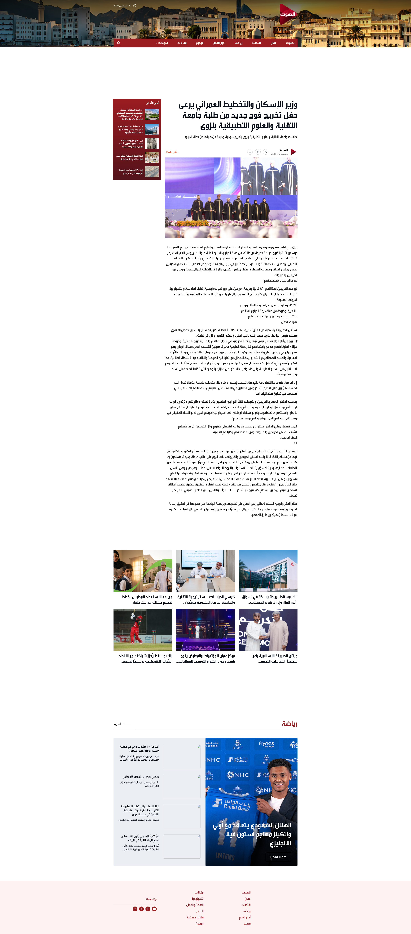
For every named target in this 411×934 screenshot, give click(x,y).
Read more (278, 857)
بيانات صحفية (195, 917)
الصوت (290, 43)
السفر (200, 911)
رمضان (200, 923)
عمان (273, 43)
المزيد (117, 724)
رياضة (238, 43)
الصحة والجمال (195, 905)
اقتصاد (256, 43)
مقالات (182, 43)
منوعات (163, 43)
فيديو (200, 43)
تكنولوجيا (198, 899)
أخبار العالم (219, 43)
